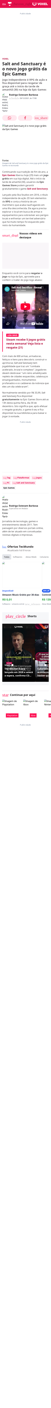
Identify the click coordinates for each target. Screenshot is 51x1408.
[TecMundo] (9, 4)
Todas (6, 557)
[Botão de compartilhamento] (9, 118)
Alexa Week (31, 557)
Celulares (44, 557)
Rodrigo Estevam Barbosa (23, 94)
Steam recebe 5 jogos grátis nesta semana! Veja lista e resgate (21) (25, 343)
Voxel (5, 58)
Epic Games (8, 175)
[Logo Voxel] (40, 4)
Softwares (17, 557)
